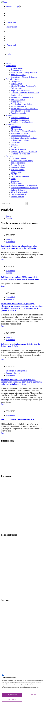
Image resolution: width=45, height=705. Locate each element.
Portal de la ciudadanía (20, 118)
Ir (26, 203)
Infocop (9, 239)
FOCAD (14, 145)
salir (9, 54)
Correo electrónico (18, 194)
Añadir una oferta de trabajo (22, 160)
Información (11, 66)
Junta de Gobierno (18, 75)
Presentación (16, 127)
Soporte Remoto (17, 197)
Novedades (15, 142)
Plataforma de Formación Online (24, 131)
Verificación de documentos (22, 97)
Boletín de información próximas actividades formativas (24, 139)
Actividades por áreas (19, 133)
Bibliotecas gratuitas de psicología (24, 188)
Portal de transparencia (20, 120)
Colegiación (15, 81)
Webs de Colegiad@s (19, 192)
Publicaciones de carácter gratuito (24, 185)
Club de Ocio (16, 172)
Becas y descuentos (18, 149)
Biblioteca (15, 181)
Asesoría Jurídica (17, 170)
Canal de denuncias (18, 113)
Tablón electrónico (18, 106)
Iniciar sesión (11, 27)
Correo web (11, 22)
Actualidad (10, 242)
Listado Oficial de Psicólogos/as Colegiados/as (19, 548)
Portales (9, 115)
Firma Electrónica (18, 167)
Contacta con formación (20, 154)
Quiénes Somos (17, 68)
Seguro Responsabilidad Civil (22, 176)
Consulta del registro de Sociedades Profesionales (20, 557)
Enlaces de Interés (18, 190)
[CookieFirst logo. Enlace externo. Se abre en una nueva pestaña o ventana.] (3, 675)
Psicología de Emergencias (16, 371)
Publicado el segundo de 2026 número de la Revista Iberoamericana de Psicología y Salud (20, 278)
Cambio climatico (13, 373)
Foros (13, 179)
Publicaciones (16, 183)
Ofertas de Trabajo (18, 158)
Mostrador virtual (18, 99)
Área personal (16, 102)
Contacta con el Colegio (10, 595)
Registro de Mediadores (20, 90)
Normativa (15, 147)
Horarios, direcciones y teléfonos (24, 72)
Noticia (9, 218)
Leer (3, 259)
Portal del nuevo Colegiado (21, 122)
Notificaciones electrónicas (21, 104)
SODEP (14, 174)
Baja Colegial (16, 84)
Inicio (8, 63)
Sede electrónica (12, 79)
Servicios (9, 156)
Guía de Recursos (18, 165)
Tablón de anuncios (18, 163)
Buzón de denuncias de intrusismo (24, 108)
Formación (10, 124)
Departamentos (17, 70)
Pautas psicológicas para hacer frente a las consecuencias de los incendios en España (19, 247)
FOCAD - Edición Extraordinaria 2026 (17, 420)
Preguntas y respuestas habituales (24, 151)
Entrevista (10, 299)
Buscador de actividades (20, 136)
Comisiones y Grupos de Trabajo (24, 77)
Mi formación (16, 129)
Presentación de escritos (20, 111)
